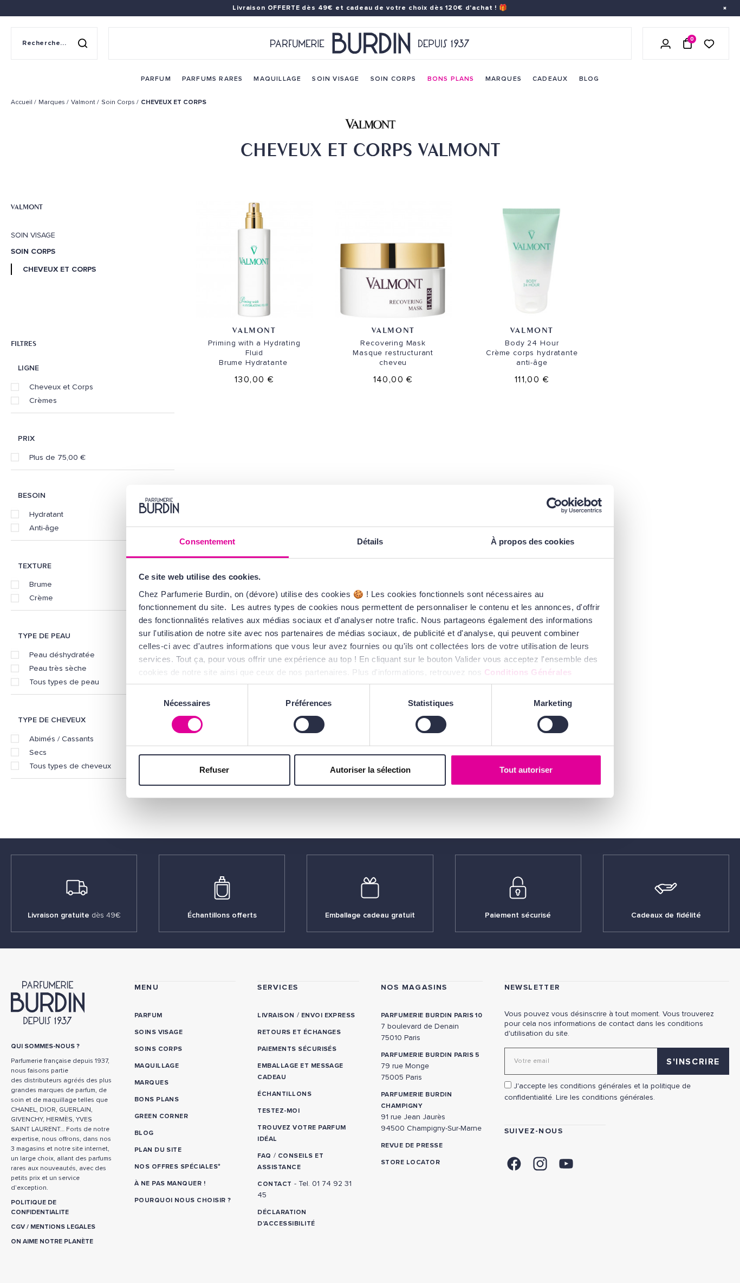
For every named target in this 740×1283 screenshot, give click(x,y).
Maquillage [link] (156, 1066)
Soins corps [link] (158, 1049)
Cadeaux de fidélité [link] (666, 915)
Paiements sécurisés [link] (296, 1049)
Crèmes (43, 400)
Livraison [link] (275, 1015)
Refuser (214, 769)
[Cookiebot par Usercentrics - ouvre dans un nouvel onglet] (554, 505)
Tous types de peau (64, 682)
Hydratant (46, 514)
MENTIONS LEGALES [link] (62, 1227)
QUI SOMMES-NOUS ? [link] (45, 1046)
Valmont (27, 206)
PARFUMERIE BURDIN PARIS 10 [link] (431, 1015)
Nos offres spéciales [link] (176, 1167)
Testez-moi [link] (278, 1111)
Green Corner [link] (161, 1116)
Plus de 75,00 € (57, 457)
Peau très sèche (58, 668)
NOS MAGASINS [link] (414, 987)
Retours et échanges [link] (299, 1032)
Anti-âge (44, 528)
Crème (41, 597)
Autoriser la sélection (370, 769)
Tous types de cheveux (70, 766)
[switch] (309, 724)
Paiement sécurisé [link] (518, 915)
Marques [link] (151, 1083)
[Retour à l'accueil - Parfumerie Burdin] (370, 43)
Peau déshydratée (62, 654)
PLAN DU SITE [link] (158, 1150)
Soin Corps (33, 251)
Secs (38, 752)
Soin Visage (33, 235)
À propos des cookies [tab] (532, 541)
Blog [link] (144, 1133)
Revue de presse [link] (412, 1145)
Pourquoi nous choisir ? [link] (182, 1200)
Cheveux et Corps (61, 387)
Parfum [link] (148, 1015)
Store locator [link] (410, 1162)
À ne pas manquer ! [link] (170, 1183)
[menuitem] (156, 79)
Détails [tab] (370, 541)
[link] (156, 79)
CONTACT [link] (274, 1184)
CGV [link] (18, 1227)
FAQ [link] (264, 1156)
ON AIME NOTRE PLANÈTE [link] (52, 1241)
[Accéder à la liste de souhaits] (709, 43)
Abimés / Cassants (61, 738)
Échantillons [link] (284, 1094)
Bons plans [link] (156, 1099)
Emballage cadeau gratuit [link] (370, 915)
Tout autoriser (526, 769)
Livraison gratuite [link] (74, 915)
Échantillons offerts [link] (222, 915)
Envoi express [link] (328, 1015)
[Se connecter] (666, 43)
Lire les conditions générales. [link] (605, 1097)
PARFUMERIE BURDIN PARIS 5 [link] (430, 1055)
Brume (40, 584)
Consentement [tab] (207, 541)
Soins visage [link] (158, 1032)
